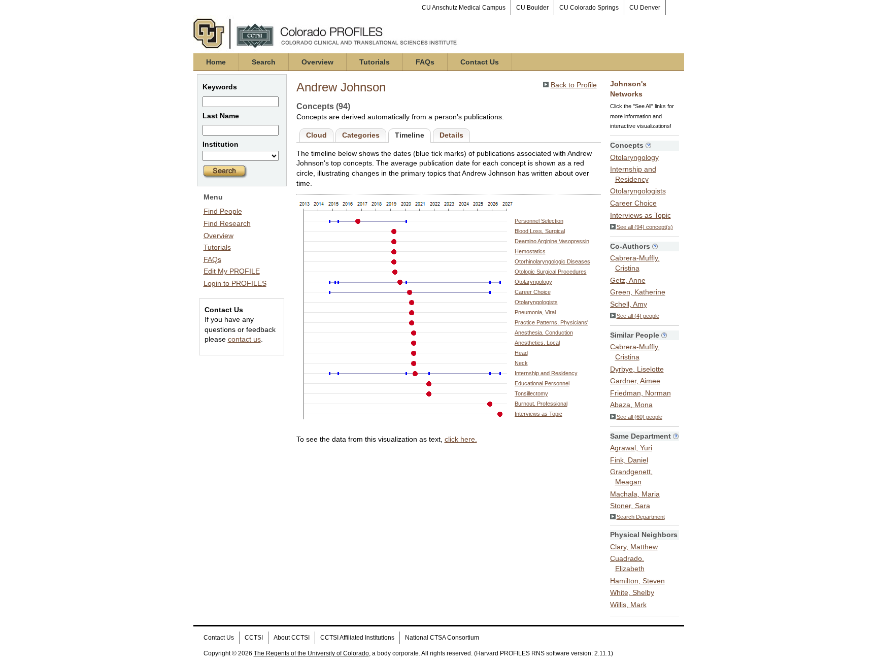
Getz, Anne (628, 280)
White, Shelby (632, 592)
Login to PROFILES (235, 283)
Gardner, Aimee (635, 381)
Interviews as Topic (538, 414)
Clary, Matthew (634, 547)
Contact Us (479, 62)
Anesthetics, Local (537, 343)
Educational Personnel (542, 383)
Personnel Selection (539, 221)
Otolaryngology (533, 282)
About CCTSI (292, 637)
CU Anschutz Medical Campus (463, 7)
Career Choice (533, 292)
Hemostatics (530, 251)
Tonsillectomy (531, 393)
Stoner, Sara (630, 506)
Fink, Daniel (629, 460)
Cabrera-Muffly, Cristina (635, 263)
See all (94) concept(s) (645, 227)
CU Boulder (532, 7)
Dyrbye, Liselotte (637, 369)
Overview (317, 62)
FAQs (425, 62)
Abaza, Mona (631, 405)
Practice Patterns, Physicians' (551, 322)
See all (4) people (638, 316)
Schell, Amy (628, 304)
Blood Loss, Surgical (540, 231)
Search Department (641, 517)
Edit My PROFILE (232, 271)
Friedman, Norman (640, 393)
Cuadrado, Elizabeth (627, 563)
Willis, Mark (628, 605)
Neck (521, 363)
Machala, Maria (635, 494)
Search (264, 62)
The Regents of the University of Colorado (311, 653)
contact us (244, 339)
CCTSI (254, 637)
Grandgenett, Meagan (631, 477)
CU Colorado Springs (589, 7)
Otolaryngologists (536, 302)
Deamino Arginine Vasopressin (552, 241)
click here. (461, 439)
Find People (223, 211)
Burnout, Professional (541, 404)
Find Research (227, 223)
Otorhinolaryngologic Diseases (552, 261)
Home (216, 62)
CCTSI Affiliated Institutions (357, 637)
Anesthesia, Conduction (544, 332)
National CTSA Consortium (442, 637)
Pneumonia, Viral (535, 312)
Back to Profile (574, 85)
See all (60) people (639, 417)
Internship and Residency (546, 373)
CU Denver (644, 7)
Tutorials (374, 62)
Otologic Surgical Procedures (551, 272)
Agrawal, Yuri (631, 448)
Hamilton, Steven (637, 581)
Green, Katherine (637, 292)
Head (521, 353)
